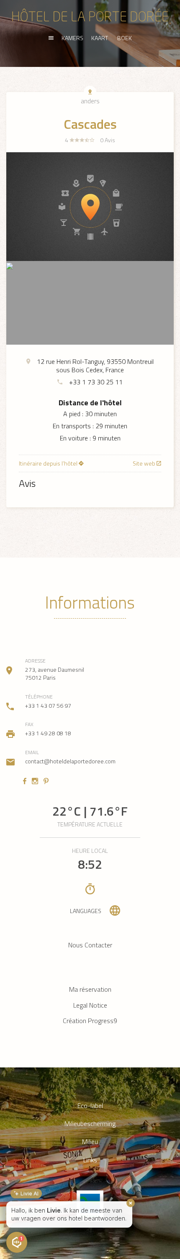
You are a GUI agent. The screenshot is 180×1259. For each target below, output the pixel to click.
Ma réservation (90, 989)
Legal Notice (90, 1005)
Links (90, 1160)
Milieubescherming (90, 1123)
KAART (99, 37)
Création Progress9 (90, 1021)
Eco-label (90, 1106)
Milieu (90, 1141)
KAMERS (72, 37)
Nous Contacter (90, 945)
